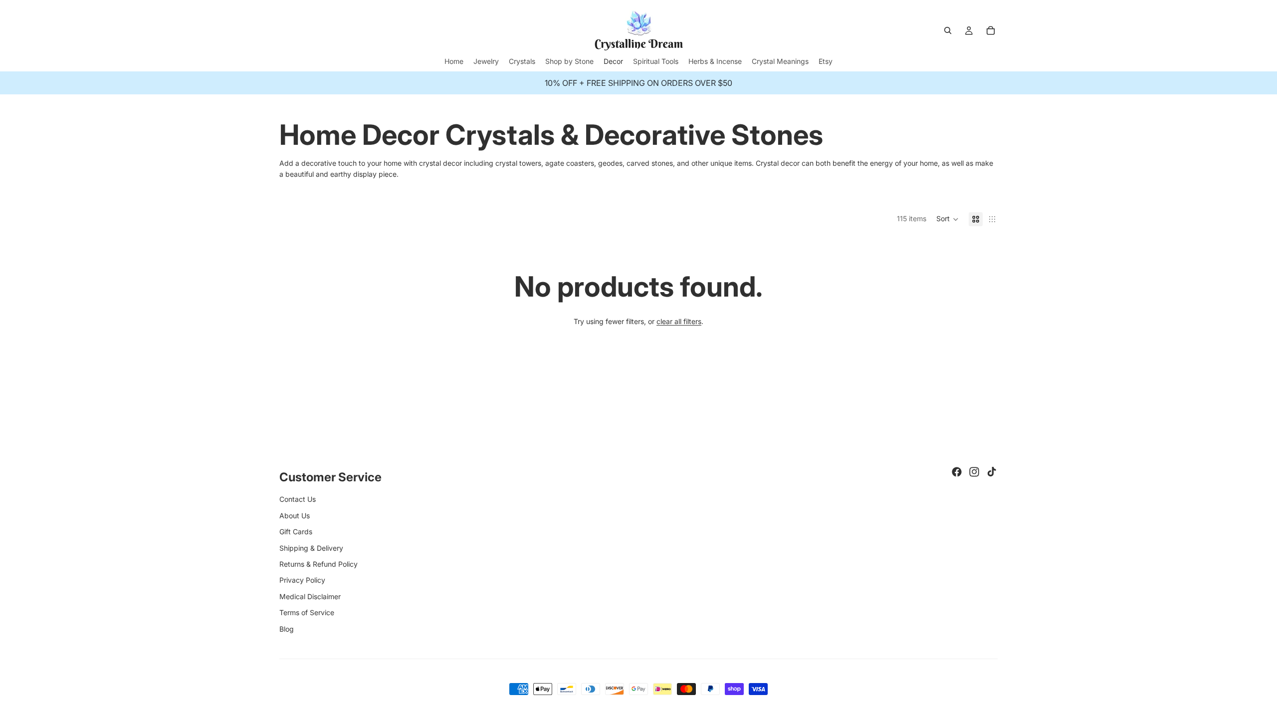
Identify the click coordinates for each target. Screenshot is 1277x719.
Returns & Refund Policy (318, 564)
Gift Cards (295, 531)
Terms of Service (306, 612)
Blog (286, 629)
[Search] (948, 30)
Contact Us (297, 499)
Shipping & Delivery (311, 548)
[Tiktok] (992, 472)
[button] (947, 219)
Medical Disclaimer (310, 596)
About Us (294, 515)
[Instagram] (974, 472)
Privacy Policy (302, 580)
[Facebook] (957, 472)
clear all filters (678, 321)
